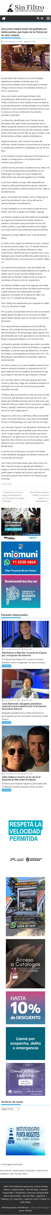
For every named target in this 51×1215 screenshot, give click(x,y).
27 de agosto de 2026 (12, 649)
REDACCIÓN (31, 41)
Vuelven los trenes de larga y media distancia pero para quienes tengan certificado (13, 496)
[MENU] (48, 18)
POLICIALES (7, 484)
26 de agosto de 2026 (12, 700)
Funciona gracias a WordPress (15, 1207)
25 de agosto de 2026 (12, 773)
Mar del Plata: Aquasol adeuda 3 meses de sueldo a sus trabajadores (39, 496)
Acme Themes (25, 1210)
